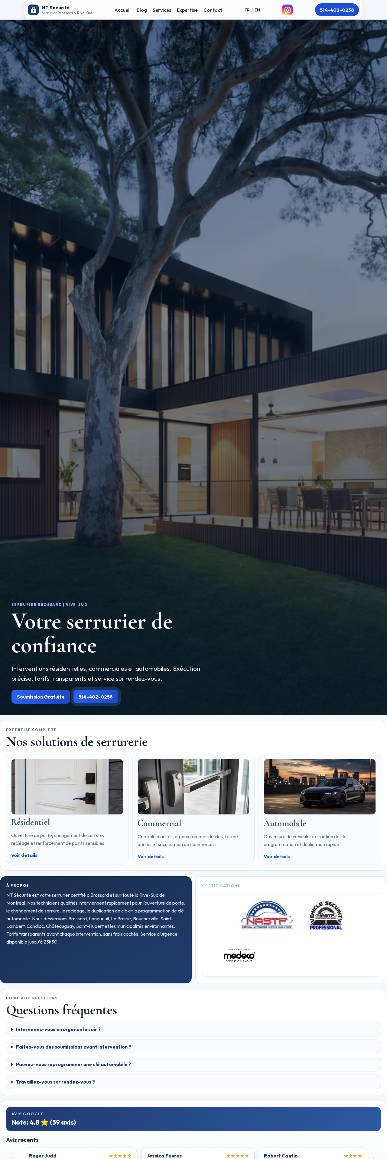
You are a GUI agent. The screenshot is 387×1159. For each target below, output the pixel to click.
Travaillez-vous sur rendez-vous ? (55, 1082)
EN (257, 10)
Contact (212, 10)
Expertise (187, 10)
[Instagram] (287, 10)
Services (162, 10)
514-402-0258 (337, 10)
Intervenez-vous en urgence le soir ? (58, 1029)
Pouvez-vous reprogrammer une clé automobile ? (73, 1064)
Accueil (122, 10)
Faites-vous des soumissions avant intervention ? (73, 1047)
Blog (142, 10)
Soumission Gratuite (41, 697)
